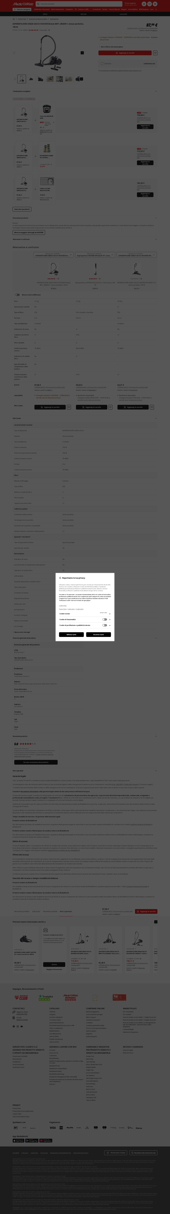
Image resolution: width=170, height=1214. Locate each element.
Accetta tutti (98, 634)
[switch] (104, 619)
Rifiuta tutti (71, 634)
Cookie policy (79, 609)
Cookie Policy (63, 605)
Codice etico (71, 609)
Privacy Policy (63, 609)
